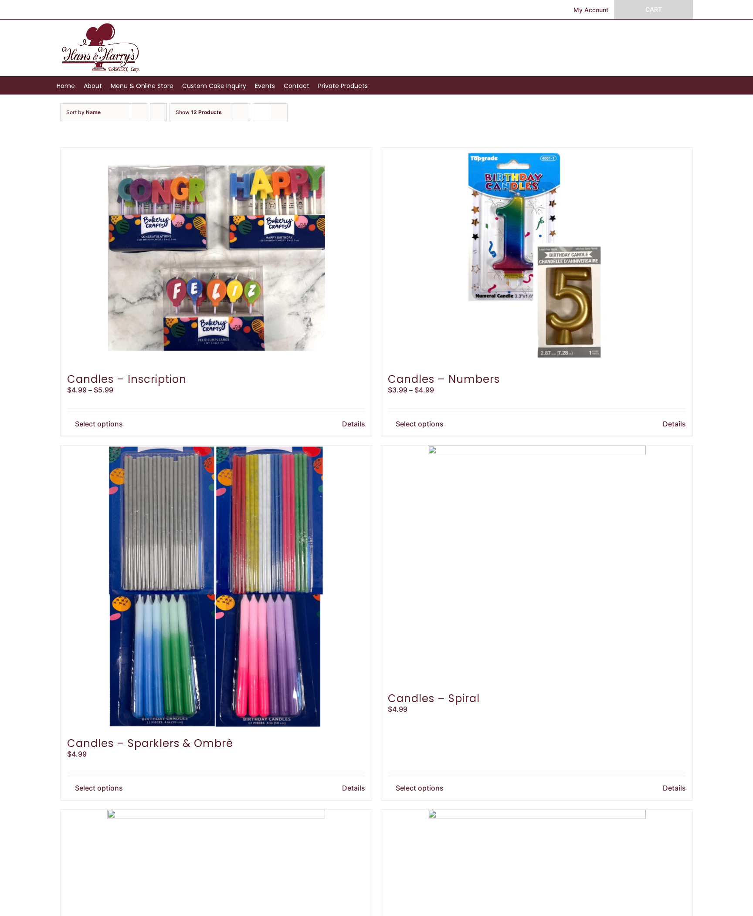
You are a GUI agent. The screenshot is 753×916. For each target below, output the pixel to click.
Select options (99, 423)
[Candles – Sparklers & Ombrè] (216, 588)
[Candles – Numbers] (536, 256)
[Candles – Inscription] (216, 256)
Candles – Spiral (434, 698)
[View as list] (278, 112)
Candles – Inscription (127, 379)
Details (353, 423)
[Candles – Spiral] (536, 565)
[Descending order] (158, 112)
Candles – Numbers (444, 379)
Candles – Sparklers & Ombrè (150, 743)
